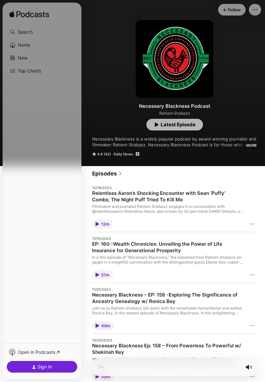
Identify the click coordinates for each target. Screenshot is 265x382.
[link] (107, 173)
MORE (251, 145)
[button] (42, 32)
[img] (29, 14)
